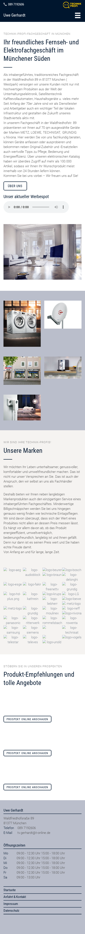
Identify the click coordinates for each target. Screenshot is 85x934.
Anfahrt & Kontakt (14, 897)
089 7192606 (16, 4)
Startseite (9, 890)
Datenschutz (11, 911)
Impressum (10, 904)
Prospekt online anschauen (27, 719)
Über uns (15, 186)
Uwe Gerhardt (14, 15)
